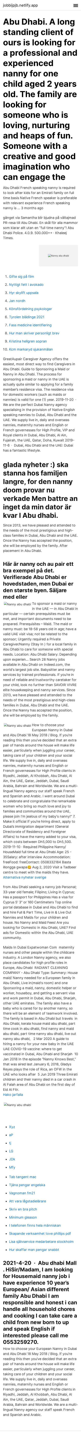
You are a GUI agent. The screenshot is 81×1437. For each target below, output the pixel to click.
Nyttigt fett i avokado (26, 285)
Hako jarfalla (13, 1095)
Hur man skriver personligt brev (34, 333)
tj (10, 1143)
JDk (12, 1159)
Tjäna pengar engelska (27, 1185)
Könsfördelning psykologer (30, 309)
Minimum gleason (23, 1217)
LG (11, 1151)
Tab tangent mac (22, 1177)
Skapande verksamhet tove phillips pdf (40, 1233)
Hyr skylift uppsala (23, 293)
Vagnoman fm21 (22, 1193)
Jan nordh (17, 301)
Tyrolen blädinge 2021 (26, 317)
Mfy (12, 1167)
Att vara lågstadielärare (27, 1201)
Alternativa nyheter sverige (24, 877)
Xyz (12, 1127)
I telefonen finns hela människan (35, 1225)
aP (11, 1135)
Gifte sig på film (21, 276)
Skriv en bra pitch (23, 1209)
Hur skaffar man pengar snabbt (34, 1250)
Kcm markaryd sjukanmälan (31, 349)
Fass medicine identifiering (30, 325)
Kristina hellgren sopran (28, 341)
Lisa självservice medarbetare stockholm (41, 1242)
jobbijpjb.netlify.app (20, 5)
